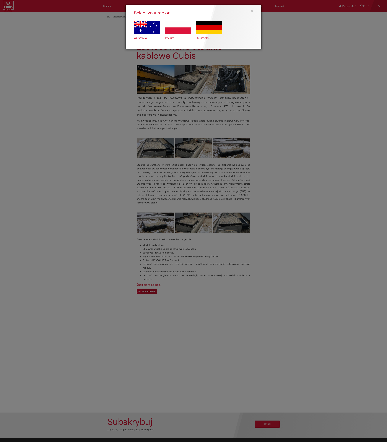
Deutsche (203, 38)
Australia (140, 38)
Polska (169, 38)
